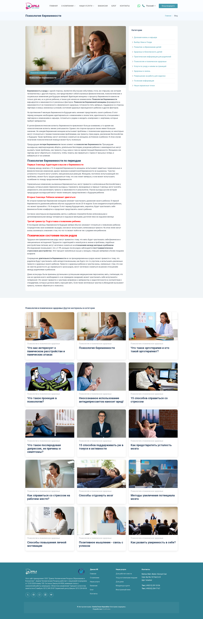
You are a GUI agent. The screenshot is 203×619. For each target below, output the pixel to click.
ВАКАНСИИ (103, 6)
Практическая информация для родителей (152, 57)
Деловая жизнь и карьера (145, 37)
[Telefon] (143, 6)
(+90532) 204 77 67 (153, 588)
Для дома (120, 581)
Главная (168, 16)
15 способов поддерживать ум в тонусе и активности (101, 447)
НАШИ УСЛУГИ (85, 6)
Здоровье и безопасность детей (148, 52)
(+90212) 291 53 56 (153, 585)
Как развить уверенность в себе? (153, 542)
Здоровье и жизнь (142, 71)
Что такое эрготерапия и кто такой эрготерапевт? (150, 349)
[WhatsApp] (138, 6)
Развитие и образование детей (147, 47)
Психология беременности (42, 77)
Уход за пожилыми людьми (126, 577)
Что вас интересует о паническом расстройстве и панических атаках (46, 351)
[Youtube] (51, 594)
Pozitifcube (106, 609)
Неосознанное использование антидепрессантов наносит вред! (101, 400)
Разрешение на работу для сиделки (149, 76)
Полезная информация (144, 81)
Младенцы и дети (123, 585)
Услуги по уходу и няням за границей (150, 66)
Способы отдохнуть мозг (96, 495)
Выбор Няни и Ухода (143, 42)
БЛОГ (113, 6)
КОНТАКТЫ (125, 6)
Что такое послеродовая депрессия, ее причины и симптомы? (44, 449)
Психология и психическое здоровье (150, 61)
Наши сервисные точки (144, 85)
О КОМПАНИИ (67, 6)
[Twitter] (27, 594)
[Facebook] (33, 594)
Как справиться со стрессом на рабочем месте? (48, 497)
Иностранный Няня (123, 589)
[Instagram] (39, 594)
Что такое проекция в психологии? (42, 400)
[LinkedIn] (45, 594)
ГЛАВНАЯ (53, 6)
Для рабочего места (124, 573)
